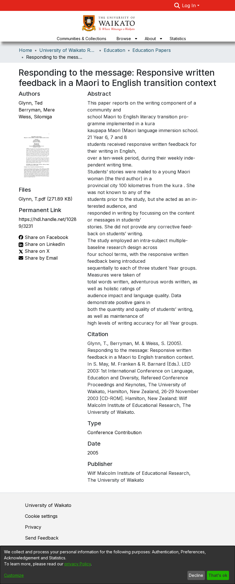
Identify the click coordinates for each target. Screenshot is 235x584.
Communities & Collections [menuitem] (81, 38)
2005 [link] (92, 453)
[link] (46, 199)
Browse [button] (124, 38)
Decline (196, 575)
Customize (14, 575)
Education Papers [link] (151, 50)
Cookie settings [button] (41, 516)
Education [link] (114, 50)
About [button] (150, 38)
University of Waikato (48, 505)
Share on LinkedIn (44, 244)
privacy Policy (77, 563)
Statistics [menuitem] (178, 38)
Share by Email (40, 258)
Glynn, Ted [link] (30, 103)
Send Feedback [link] (41, 538)
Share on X (36, 251)
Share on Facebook (45, 237)
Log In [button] (189, 5)
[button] (177, 5)
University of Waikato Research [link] (68, 50)
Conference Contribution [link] (114, 432)
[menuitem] (125, 39)
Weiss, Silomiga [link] (35, 116)
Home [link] (25, 50)
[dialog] (117, 565)
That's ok (217, 575)
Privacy (33, 527)
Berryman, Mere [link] (37, 110)
